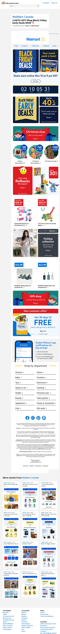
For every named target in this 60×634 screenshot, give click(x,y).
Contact (42, 612)
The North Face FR (8, 616)
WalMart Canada (23, 17)
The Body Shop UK (8, 620)
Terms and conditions (47, 616)
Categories (46, 3)
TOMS (4, 614)
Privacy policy (44, 614)
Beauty (24, 614)
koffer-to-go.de (7, 625)
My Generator (7, 618)
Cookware (25, 618)
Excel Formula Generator (47, 627)
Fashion (24, 620)
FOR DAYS (6, 612)
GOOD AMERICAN (8, 624)
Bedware (24, 616)
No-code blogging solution (48, 633)
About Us (54, 3)
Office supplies (26, 627)
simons (5, 622)
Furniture (24, 622)
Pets (23, 629)
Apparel (24, 612)
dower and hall (7, 627)
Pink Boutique (7, 629)
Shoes (23, 631)
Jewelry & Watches (27, 625)
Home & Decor (26, 624)
